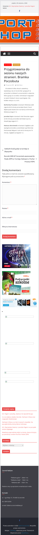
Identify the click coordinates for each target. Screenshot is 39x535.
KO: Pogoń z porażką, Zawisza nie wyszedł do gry (17, 414)
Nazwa (5, 208)
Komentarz (6, 182)
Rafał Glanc (20, 85)
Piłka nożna (16, 64)
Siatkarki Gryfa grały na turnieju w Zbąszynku (16, 150)
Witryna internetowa (9, 227)
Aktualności (8, 64)
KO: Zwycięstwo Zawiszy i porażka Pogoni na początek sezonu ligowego (22, 7)
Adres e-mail (7, 217)
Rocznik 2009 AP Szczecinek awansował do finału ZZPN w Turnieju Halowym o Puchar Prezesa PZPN (19, 159)
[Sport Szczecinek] (4, 53)
